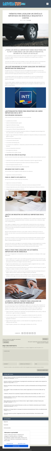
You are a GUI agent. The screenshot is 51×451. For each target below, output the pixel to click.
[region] (16, 439)
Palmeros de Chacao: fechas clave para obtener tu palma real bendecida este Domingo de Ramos (25, 385)
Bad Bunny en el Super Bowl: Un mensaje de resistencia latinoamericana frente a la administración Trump (25, 410)
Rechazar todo (21, 443)
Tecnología (28, 20)
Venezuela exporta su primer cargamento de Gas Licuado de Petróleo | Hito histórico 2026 (23, 413)
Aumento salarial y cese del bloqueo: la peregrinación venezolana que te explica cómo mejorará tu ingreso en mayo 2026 (25, 382)
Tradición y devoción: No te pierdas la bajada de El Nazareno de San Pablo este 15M (22, 393)
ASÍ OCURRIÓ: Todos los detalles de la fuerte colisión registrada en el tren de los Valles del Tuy (24, 389)
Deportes (6, 421)
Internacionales (7, 427)
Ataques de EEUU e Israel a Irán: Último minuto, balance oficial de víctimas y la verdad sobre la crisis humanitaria (24, 397)
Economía (6, 424)
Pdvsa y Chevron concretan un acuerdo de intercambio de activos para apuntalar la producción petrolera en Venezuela (24, 378)
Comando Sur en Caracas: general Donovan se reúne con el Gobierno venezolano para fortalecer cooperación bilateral (25, 405)
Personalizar (10, 443)
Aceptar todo (16, 446)
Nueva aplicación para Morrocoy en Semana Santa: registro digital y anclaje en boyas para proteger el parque (24, 401)
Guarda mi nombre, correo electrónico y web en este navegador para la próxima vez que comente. (24, 367)
